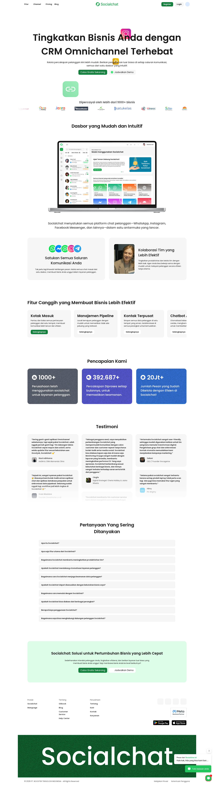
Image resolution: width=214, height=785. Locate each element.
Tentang (94, 703)
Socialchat (32, 703)
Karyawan (94, 715)
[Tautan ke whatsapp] (160, 702)
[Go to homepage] (107, 4)
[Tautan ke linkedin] (176, 702)
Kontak (93, 711)
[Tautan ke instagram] (183, 702)
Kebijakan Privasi (161, 781)
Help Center (64, 718)
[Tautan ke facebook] (168, 702)
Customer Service (63, 713)
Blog (56, 4)
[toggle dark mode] (187, 4)
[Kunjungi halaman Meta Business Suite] (178, 712)
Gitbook (62, 703)
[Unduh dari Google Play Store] (161, 722)
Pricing (49, 4)
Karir (92, 707)
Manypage (32, 707)
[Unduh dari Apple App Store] (179, 722)
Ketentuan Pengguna (180, 781)
